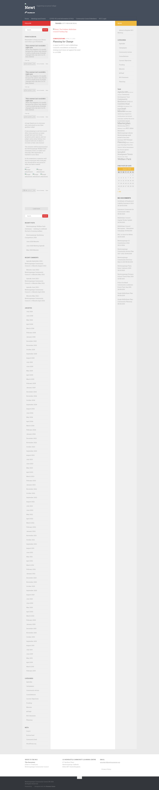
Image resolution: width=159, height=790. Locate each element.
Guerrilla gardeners (121, 116)
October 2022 (30, 493)
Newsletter (121, 131)
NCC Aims (129, 128)
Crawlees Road (124, 104)
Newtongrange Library (125, 133)
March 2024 (30, 426)
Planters (128, 142)
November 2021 (31, 535)
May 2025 (29, 371)
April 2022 (29, 519)
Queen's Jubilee (122, 147)
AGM (126, 92)
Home (27, 19)
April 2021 (29, 561)
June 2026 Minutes (32, 241)
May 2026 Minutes (32, 250)
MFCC (128, 126)
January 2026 (30, 337)
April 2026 (29, 324)
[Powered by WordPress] (32, 786)
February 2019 (31, 671)
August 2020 (30, 595)
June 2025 (29, 366)
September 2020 (31, 590)
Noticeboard (120, 140)
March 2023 (30, 476)
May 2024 (29, 417)
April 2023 (29, 472)
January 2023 (31, 485)
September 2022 (31, 497)
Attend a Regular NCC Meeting (125, 31)
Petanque (129, 140)
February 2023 (31, 481)
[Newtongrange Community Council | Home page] (30, 8)
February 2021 (31, 569)
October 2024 (30, 400)
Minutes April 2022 (38, 292)
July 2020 (29, 599)
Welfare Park (124, 159)
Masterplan (124, 123)
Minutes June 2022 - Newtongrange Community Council (34, 272)
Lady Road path (129, 116)
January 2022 (31, 531)
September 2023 (31, 451)
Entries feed (30, 735)
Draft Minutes (122, 109)
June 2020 (29, 603)
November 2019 (31, 633)
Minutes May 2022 (38, 274)
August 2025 (30, 358)
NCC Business (31, 716)
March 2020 (30, 616)
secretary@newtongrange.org (110, 762)
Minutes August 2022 (39, 266)
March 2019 (30, 666)
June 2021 (29, 552)
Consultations (59, 38)
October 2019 (30, 637)
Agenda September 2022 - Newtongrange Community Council (34, 263)
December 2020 (31, 578)
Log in (28, 731)
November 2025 (31, 345)
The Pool (119, 156)
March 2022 (30, 523)
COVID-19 (129, 101)
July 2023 (29, 459)
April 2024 (29, 421)
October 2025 (30, 349)
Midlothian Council (122, 128)
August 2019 (30, 645)
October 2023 (30, 447)
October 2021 (30, 540)
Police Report (124, 145)
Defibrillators (121, 106)
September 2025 (31, 354)
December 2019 (31, 628)
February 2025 (31, 383)
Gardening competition (124, 114)
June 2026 (29, 316)
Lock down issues (124, 121)
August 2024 (30, 409)
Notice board (126, 137)
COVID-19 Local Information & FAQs (62, 19)
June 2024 (29, 413)
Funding (29, 703)
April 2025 (29, 375)
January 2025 (30, 388)
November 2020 (31, 582)
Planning (29, 720)
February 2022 (31, 527)
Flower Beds (128, 111)
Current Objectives (32, 699)
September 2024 (31, 404)
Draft (119, 109)
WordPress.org (31, 744)
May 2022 (29, 514)
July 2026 (29, 311)
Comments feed (31, 739)
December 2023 (31, 438)
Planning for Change (63, 41)
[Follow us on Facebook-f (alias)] (47, 23)
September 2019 (31, 641)
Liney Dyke (120, 118)
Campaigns (30, 686)
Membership (122, 126)
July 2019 (29, 650)
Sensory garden (124, 149)
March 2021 (30, 565)
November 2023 (31, 442)
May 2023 (29, 468)
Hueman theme (50, 786)
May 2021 (29, 557)
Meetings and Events (38, 19)
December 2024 (31, 392)
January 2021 (30, 574)
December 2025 (31, 341)
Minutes (29, 707)
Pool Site (130, 145)
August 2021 (30, 548)
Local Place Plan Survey (128, 118)
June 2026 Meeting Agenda (35, 246)
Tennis (130, 154)
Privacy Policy (106, 769)
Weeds (126, 156)
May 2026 (29, 320)
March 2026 (30, 328)
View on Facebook (40, 63)
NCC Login (102, 19)
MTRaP (28, 711)
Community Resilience (122, 100)
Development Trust (128, 106)
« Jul (119, 191)
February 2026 (31, 333)
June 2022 (29, 510)
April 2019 (29, 662)
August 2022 (30, 502)
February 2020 (31, 620)
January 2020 (30, 624)
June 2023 (29, 464)
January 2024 (31, 434)
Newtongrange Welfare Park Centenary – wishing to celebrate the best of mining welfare (36, 228)
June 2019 (29, 654)
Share (47, 63)
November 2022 (31, 489)
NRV (125, 140)
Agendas (29, 682)
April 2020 (29, 612)
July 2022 (29, 506)
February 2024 (31, 430)
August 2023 (30, 455)
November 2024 (31, 396)
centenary (120, 94)
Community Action (32, 690)
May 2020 (29, 607)
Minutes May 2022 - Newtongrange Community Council (34, 298)
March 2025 (30, 379)
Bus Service (130, 92)
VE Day (122, 156)
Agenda (121, 92)
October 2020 (30, 586)
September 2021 (31, 544)
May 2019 (29, 658)
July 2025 (29, 362)
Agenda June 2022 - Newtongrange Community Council (34, 281)
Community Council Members (86, 19)
